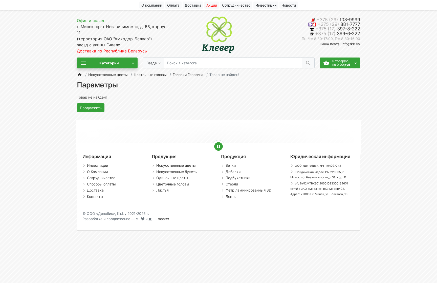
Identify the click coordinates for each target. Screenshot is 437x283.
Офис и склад (90, 20)
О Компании (97, 171)
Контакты (95, 196)
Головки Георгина (188, 74)
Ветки (231, 165)
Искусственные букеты (177, 171)
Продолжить (91, 108)
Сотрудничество (101, 178)
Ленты (231, 196)
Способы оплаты (101, 184)
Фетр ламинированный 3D (248, 190)
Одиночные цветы (172, 178)
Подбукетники (238, 178)
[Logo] (218, 33)
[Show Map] (218, 146)
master (163, 219)
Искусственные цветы (108, 74)
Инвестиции (97, 165)
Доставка (95, 190)
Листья (162, 190)
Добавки (233, 171)
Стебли (232, 184)
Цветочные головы (150, 74)
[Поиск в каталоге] (308, 63)
